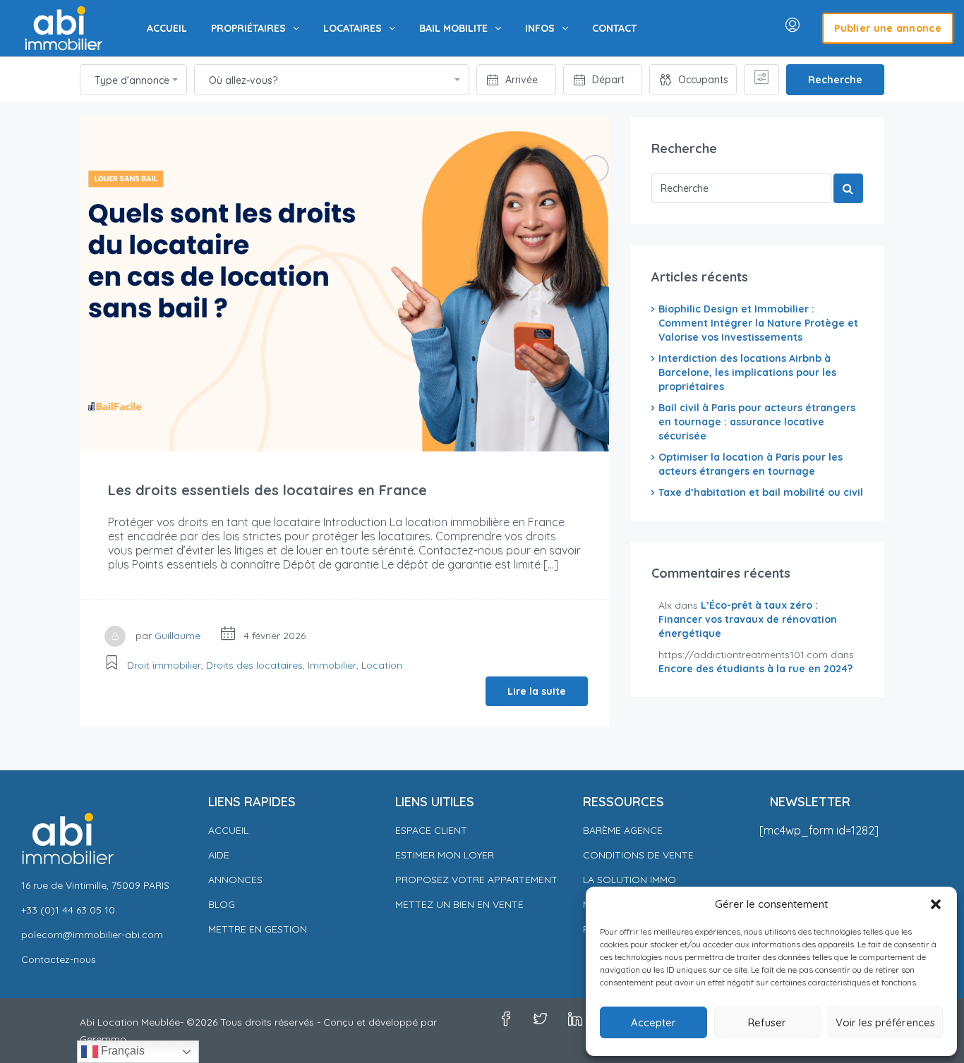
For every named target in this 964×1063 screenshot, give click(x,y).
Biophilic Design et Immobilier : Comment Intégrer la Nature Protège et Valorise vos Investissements (758, 323)
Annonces (235, 879)
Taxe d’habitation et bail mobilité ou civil (760, 492)
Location (381, 665)
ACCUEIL (167, 28)
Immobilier (332, 665)
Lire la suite (536, 691)
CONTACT (614, 28)
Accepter (653, 1022)
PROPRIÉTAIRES (248, 28)
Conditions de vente (638, 855)
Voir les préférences (885, 1022)
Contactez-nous (58, 959)
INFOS (540, 28)
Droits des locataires (254, 665)
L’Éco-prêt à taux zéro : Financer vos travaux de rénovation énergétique (747, 619)
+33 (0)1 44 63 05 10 (68, 910)
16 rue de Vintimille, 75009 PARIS (95, 885)
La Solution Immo (629, 879)
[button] (936, 904)
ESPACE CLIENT (431, 830)
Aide (218, 855)
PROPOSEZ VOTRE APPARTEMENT (476, 879)
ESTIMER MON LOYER (444, 855)
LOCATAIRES (352, 28)
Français (121, 1051)
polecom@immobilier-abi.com (92, 934)
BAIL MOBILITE (453, 28)
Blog (221, 904)
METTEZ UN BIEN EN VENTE (459, 904)
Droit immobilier (164, 665)
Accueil (228, 830)
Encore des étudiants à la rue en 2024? (755, 668)
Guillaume (177, 635)
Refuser (767, 1022)
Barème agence (623, 830)
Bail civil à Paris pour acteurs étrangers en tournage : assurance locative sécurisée (756, 421)
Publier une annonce (887, 28)
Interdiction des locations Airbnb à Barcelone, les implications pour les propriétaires (747, 372)
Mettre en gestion (257, 929)
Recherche (835, 79)
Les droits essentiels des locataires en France (267, 490)
